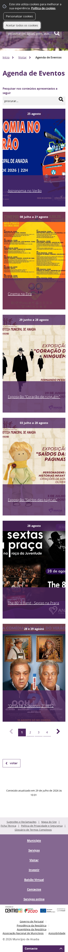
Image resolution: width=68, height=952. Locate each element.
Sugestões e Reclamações (21, 822)
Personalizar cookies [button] (19, 16)
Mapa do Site (49, 822)
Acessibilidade (56, 933)
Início (6, 57)
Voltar (14, 763)
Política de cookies (43, 8)
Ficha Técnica (8, 825)
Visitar (22, 57)
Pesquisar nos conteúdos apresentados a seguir (30, 91)
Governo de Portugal (32, 921)
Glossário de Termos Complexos (33, 829)
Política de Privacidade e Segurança (42, 825)
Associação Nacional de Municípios (23, 933)
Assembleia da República (31, 929)
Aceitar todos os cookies (22, 25)
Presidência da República (31, 925)
